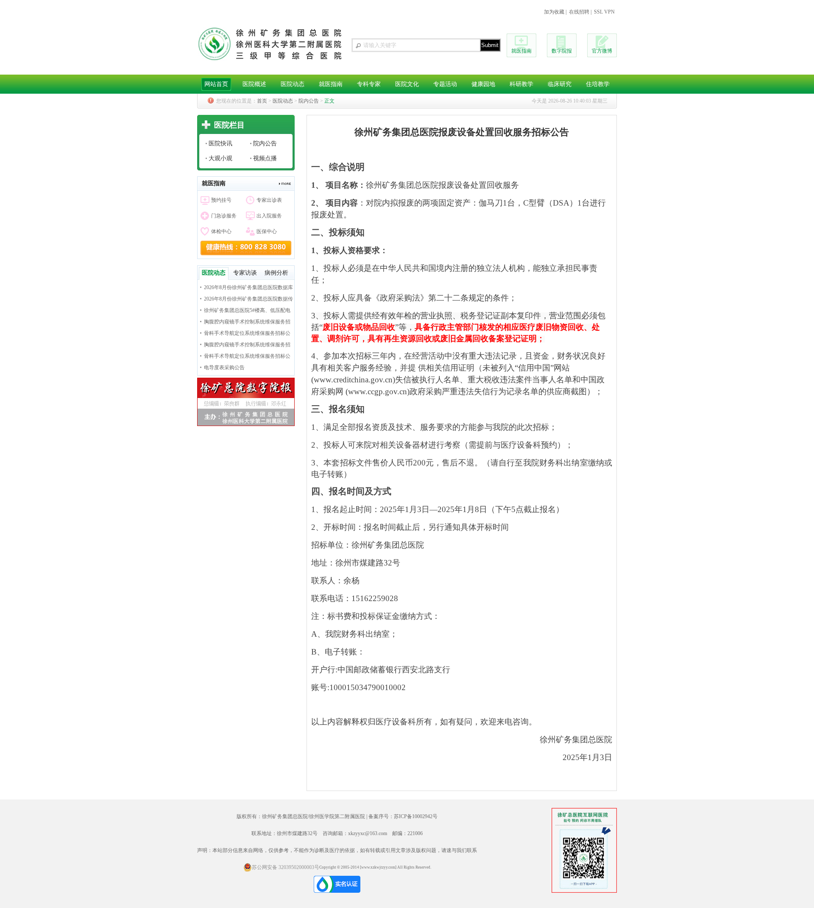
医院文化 (407, 84)
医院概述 (254, 84)
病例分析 (276, 273)
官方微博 (602, 51)
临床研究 (559, 84)
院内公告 (308, 101)
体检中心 (221, 231)
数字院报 (562, 51)
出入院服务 (269, 216)
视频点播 (265, 158)
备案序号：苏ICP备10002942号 (403, 816)
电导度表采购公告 (224, 367)
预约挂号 (221, 200)
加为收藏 (554, 12)
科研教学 (521, 84)
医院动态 (292, 84)
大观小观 (220, 158)
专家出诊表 (269, 200)
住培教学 (598, 84)
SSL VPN (604, 12)
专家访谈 (245, 273)
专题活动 (445, 84)
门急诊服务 (224, 216)
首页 (262, 101)
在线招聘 (579, 12)
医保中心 (266, 231)
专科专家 (369, 84)
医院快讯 (220, 143)
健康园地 (483, 84)
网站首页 (216, 84)
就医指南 (521, 51)
